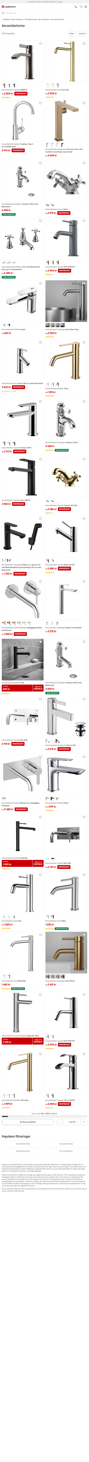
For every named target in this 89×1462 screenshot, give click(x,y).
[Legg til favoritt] (40, 43)
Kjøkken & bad (9, 19)
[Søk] (3, 13)
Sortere (82, 33)
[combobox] (72, 1122)
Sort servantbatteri (66, 1151)
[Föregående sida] (60, 1122)
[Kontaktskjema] (76, 7)
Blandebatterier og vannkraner (37, 19)
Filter (72, 33)
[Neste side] (84, 1122)
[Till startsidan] (9, 7)
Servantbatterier (57, 19)
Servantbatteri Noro (66, 1144)
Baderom (20, 19)
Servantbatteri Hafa (23, 1144)
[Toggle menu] (85, 6)
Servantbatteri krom (23, 1151)
